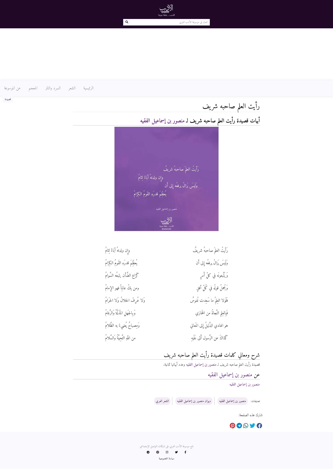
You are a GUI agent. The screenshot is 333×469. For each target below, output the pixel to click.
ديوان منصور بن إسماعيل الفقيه (194, 401)
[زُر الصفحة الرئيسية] (166, 10)
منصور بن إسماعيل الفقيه (162, 121)
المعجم (33, 88)
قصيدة (8, 99)
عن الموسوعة (12, 88)
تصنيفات (255, 401)
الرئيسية (88, 88)
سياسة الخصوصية (166, 458)
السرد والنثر (53, 88)
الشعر (72, 88)
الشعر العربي (162, 401)
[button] (185, 452)
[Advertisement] (166, 54)
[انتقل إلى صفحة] (126, 22)
